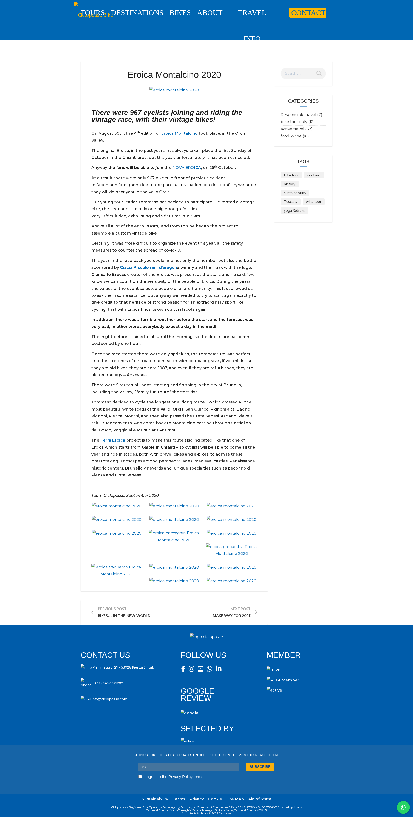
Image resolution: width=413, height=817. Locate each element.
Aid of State (259, 799)
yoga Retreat (294, 210)
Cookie (215, 799)
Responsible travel (298, 114)
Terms (179, 799)
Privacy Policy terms (185, 777)
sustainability (295, 192)
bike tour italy (294, 121)
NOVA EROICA (187, 167)
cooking (313, 175)
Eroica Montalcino (179, 133)
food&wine (291, 136)
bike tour (291, 175)
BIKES (180, 13)
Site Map (235, 799)
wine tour (313, 201)
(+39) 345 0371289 (108, 683)
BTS (264, 810)
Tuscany (290, 201)
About (210, 13)
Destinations (137, 13)
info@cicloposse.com (109, 699)
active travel (292, 129)
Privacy (197, 799)
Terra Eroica (112, 440)
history (289, 184)
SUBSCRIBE (260, 767)
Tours (93, 13)
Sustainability (155, 799)
